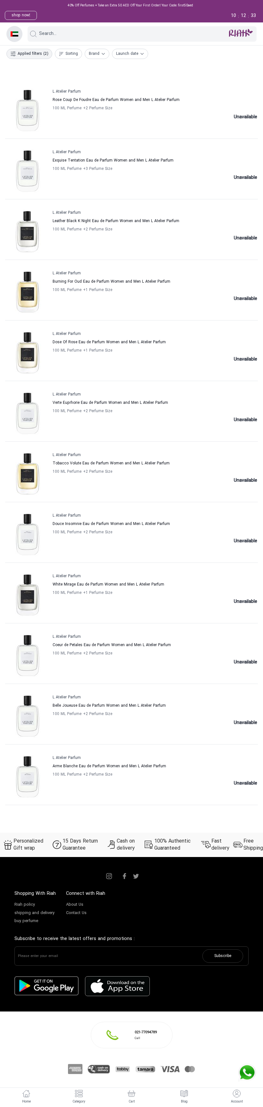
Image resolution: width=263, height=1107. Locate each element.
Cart (132, 1101)
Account (237, 1101)
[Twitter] (136, 876)
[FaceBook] (124, 876)
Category (78, 1101)
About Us (74, 905)
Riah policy (24, 905)
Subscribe (222, 956)
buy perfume (26, 921)
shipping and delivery (34, 913)
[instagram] (109, 876)
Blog (184, 1101)
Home (26, 1101)
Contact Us (76, 913)
